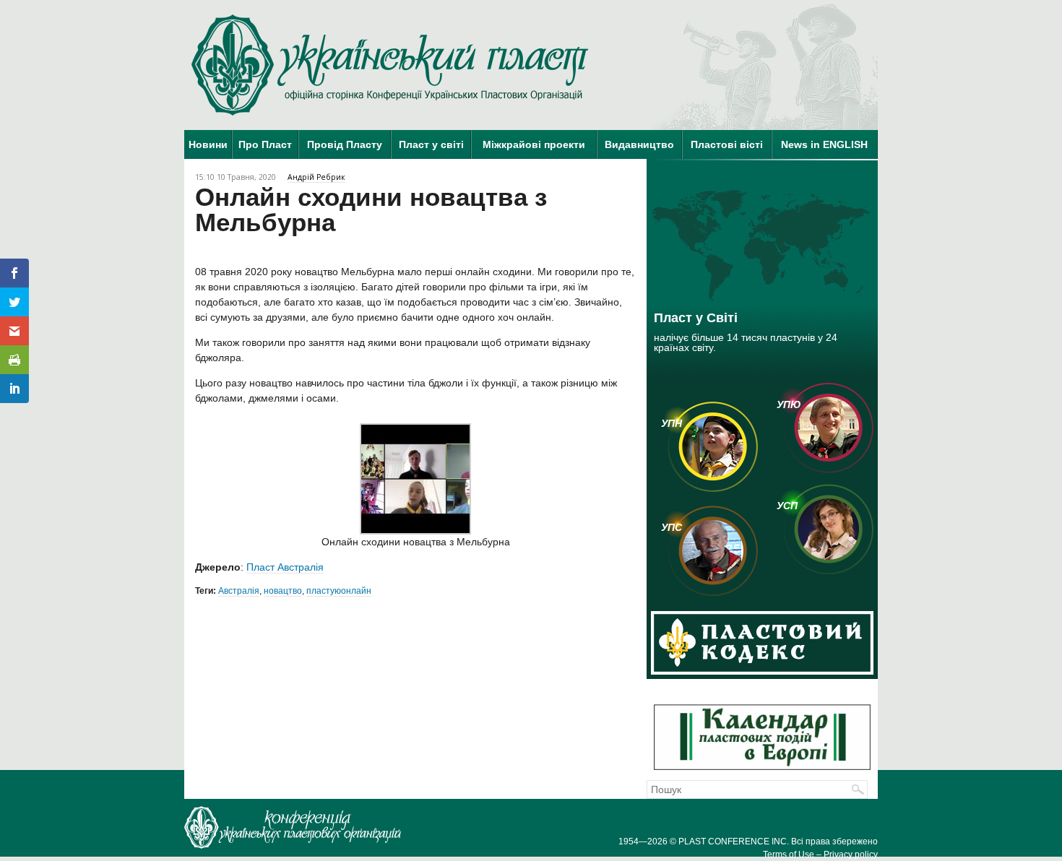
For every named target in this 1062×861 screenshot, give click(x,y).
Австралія (238, 591)
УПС (671, 527)
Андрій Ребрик (316, 177)
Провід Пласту (344, 144)
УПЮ (789, 404)
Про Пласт (265, 144)
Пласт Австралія (285, 567)
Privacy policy (851, 854)
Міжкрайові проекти (534, 144)
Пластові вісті (727, 144)
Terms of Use (788, 854)
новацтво (283, 591)
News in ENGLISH (824, 144)
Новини (208, 144)
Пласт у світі (431, 144)
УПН (671, 423)
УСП (787, 505)
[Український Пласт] (390, 65)
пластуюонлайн (338, 591)
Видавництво (639, 144)
